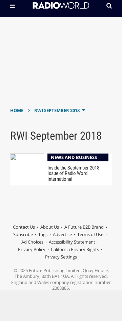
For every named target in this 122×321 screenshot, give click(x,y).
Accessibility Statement (72, 242)
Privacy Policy (31, 249)
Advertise (62, 234)
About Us (49, 227)
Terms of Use (90, 234)
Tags (42, 234)
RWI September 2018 (57, 110)
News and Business (74, 157)
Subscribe (23, 234)
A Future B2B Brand (84, 227)
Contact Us (24, 227)
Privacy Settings (61, 257)
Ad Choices (32, 242)
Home (16, 110)
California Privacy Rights (75, 249)
